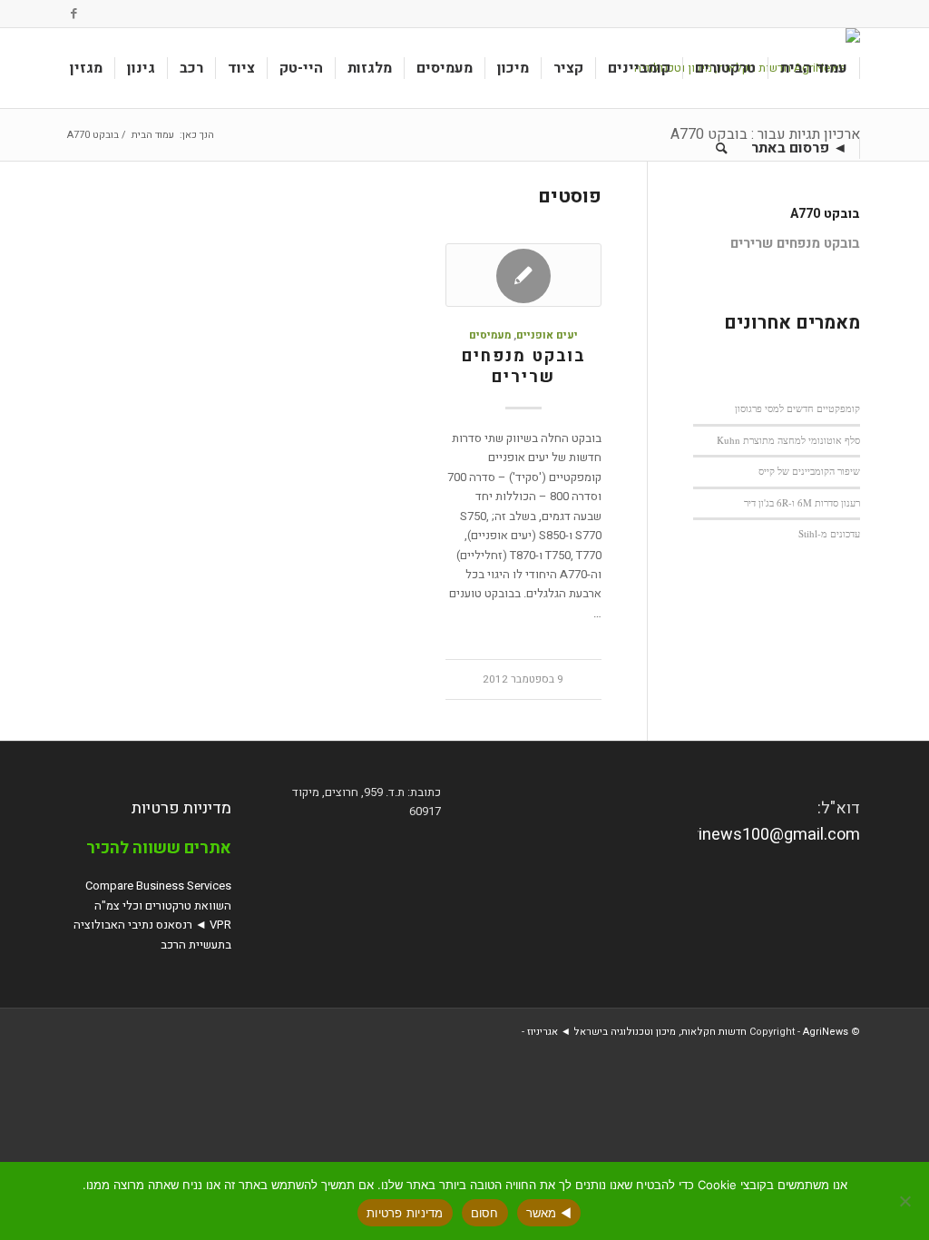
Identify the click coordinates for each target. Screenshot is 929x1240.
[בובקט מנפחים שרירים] (523, 275)
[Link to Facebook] (74, 13)
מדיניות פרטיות (181, 808)
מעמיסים (490, 335)
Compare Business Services (158, 885)
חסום (485, 1213)
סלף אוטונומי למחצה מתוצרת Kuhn (788, 440)
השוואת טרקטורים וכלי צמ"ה (162, 905)
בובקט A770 (825, 213)
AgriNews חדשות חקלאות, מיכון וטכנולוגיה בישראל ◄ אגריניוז (687, 1031)
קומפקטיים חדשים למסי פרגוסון (797, 408)
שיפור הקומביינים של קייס (809, 470)
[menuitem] (814, 68)
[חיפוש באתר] (721, 148)
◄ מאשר (549, 1213)
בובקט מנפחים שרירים (523, 367)
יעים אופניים (547, 335)
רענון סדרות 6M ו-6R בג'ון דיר (802, 502)
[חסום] (906, 1201)
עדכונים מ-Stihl (829, 533)
